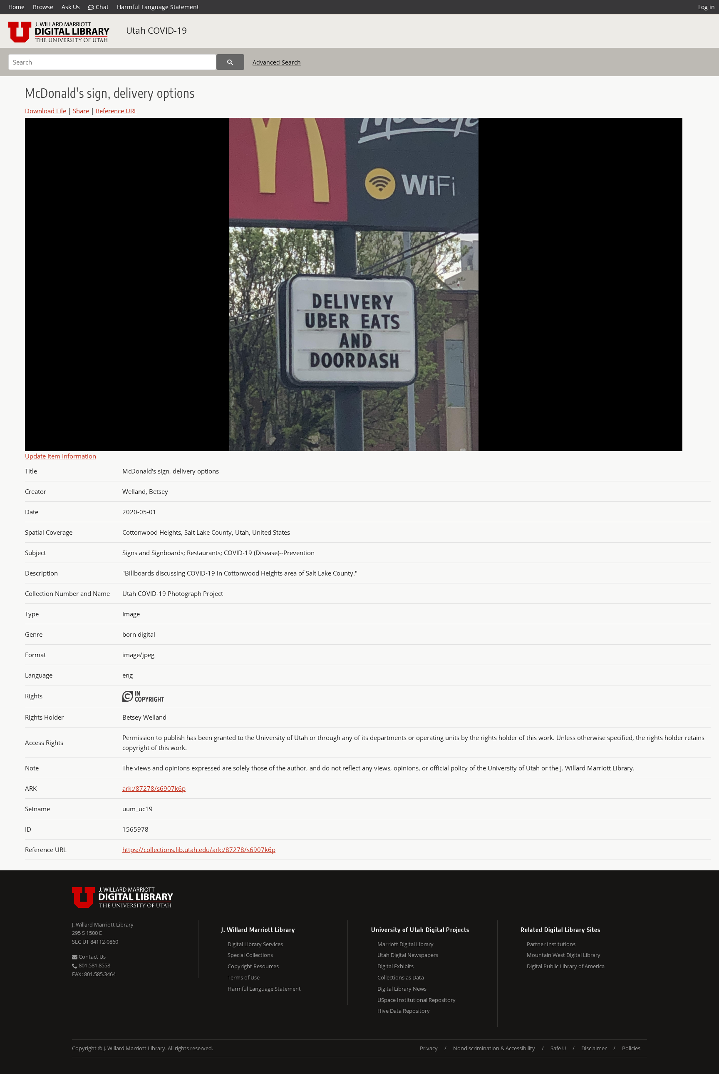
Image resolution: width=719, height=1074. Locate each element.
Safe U (558, 1048)
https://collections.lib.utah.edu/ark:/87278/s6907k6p (198, 849)
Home (16, 7)
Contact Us (91, 956)
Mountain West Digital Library (563, 955)
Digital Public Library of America (566, 966)
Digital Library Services (255, 944)
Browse (43, 7)
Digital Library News (401, 988)
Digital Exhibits (395, 966)
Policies (631, 1048)
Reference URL (116, 111)
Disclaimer (594, 1048)
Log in (706, 7)
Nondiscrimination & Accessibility (494, 1048)
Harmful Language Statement (158, 7)
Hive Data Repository (403, 1010)
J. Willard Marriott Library (103, 924)
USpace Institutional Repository (416, 1000)
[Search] (230, 62)
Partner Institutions (551, 944)
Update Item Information (60, 456)
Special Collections (250, 955)
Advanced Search (277, 62)
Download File (45, 111)
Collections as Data (400, 977)
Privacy (429, 1048)
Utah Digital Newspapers (407, 955)
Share (81, 111)
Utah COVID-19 (156, 30)
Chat (101, 7)
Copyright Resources (253, 966)
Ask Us (71, 7)
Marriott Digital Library (405, 944)
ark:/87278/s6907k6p (154, 788)
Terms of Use (244, 977)
